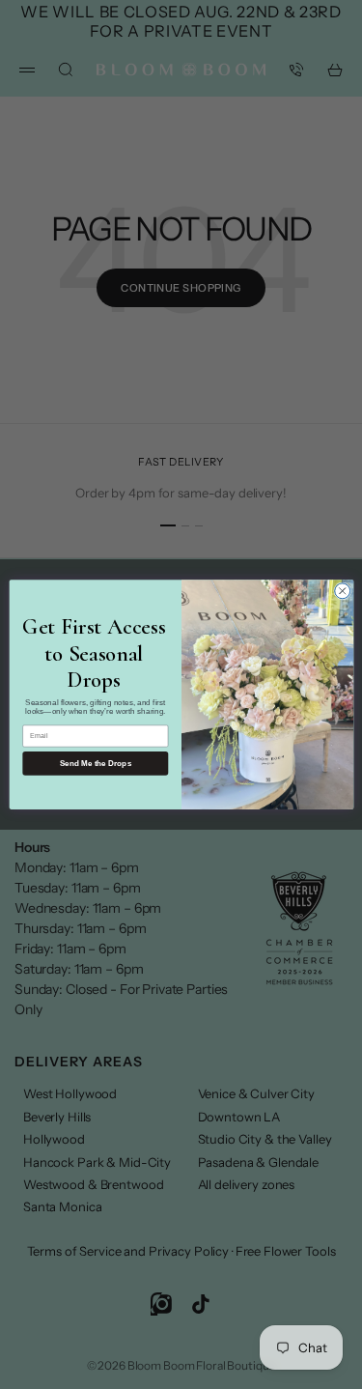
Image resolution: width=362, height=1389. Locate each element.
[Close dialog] (341, 591)
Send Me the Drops (95, 763)
